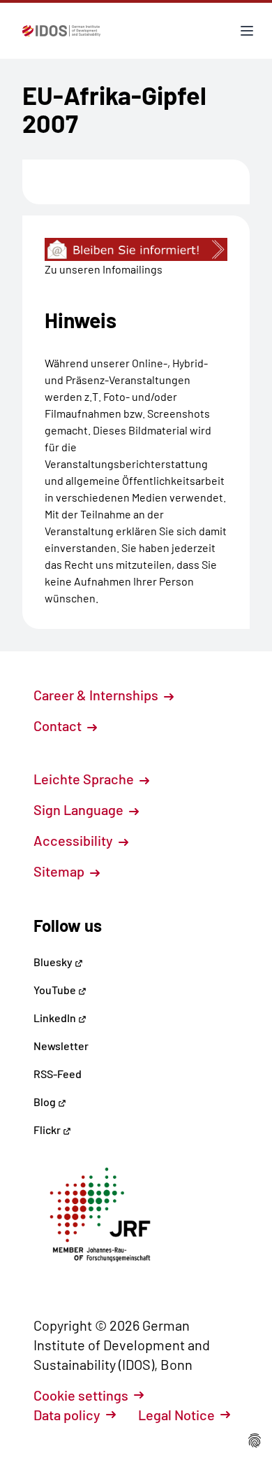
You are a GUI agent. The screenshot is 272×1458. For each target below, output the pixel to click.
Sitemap (60, 871)
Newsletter (61, 1045)
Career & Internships (97, 694)
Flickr (48, 1129)
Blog (45, 1101)
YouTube (55, 989)
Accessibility (74, 840)
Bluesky (54, 961)
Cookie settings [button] (80, 1395)
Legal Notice (176, 1414)
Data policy (66, 1414)
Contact (58, 725)
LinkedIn (55, 1017)
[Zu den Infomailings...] (136, 249)
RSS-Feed (57, 1073)
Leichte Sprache (85, 778)
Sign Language (79, 809)
